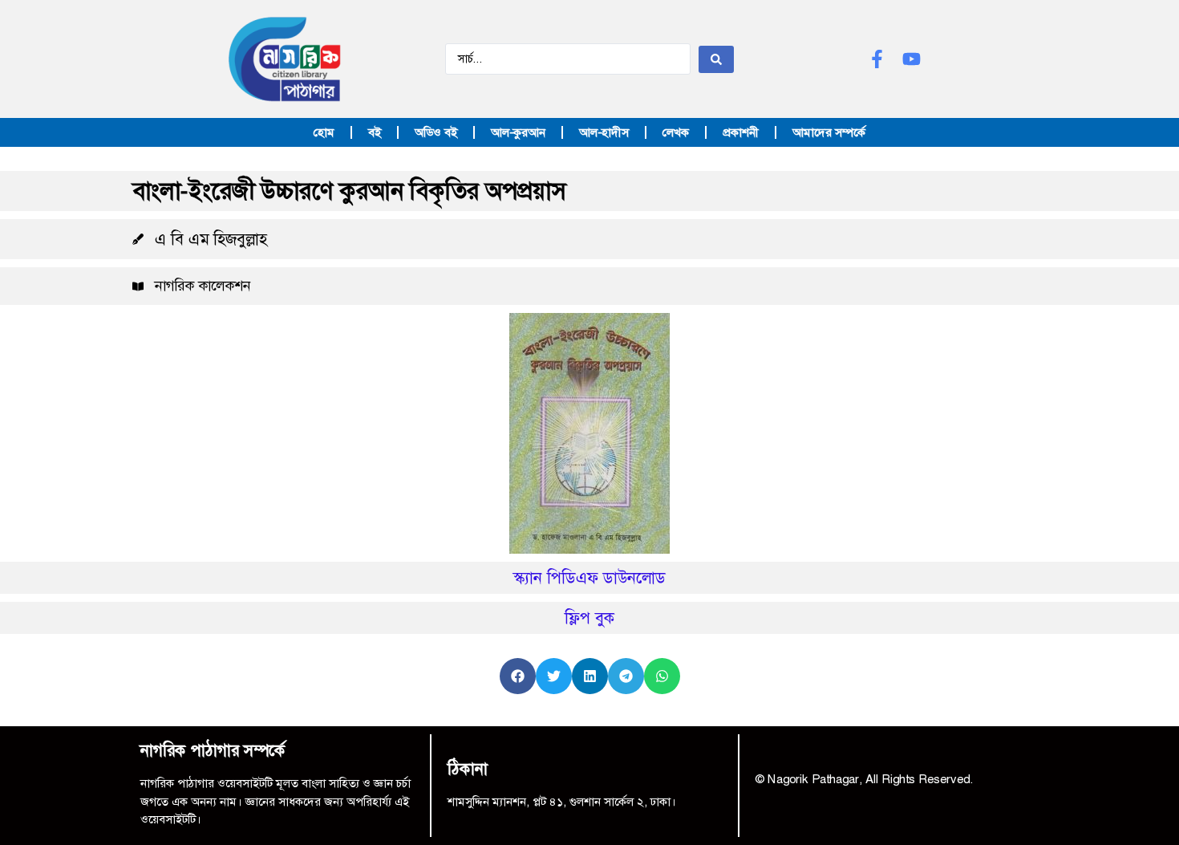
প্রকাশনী (741, 132)
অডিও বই (436, 132)
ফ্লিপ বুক (590, 617)
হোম (324, 132)
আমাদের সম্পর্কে (828, 132)
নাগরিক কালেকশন (203, 285)
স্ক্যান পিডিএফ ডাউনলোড (589, 577)
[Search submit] (716, 59)
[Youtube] (911, 59)
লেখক (675, 132)
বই (374, 132)
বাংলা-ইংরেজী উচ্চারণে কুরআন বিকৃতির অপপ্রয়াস (348, 191)
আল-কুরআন (518, 132)
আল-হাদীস (604, 132)
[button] (518, 676)
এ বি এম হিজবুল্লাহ (211, 239)
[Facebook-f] (877, 59)
